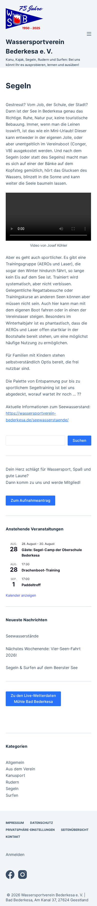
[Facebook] (10, 874)
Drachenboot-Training (41, 570)
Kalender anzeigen (21, 595)
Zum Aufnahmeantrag (30, 500)
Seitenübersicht (75, 830)
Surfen (12, 795)
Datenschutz (41, 823)
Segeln (12, 788)
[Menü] (89, 34)
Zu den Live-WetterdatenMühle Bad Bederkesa (33, 698)
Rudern (12, 782)
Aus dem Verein (20, 768)
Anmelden (15, 854)
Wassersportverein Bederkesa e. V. (52, 895)
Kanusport (15, 775)
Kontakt (13, 837)
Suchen (79, 440)
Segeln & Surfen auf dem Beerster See (42, 667)
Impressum (15, 823)
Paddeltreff (31, 585)
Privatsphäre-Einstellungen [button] (30, 830)
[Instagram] (22, 874)
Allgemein (15, 762)
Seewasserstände (22, 635)
